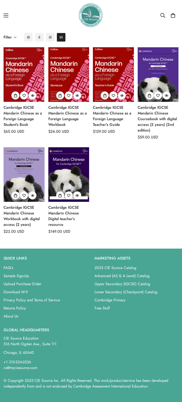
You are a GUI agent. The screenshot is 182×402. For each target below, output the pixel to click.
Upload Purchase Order (22, 284)
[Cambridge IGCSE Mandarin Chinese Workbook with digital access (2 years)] (24, 174)
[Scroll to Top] (172, 376)
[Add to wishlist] (24, 95)
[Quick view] (32, 95)
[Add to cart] (15, 95)
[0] (173, 15)
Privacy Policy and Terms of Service (32, 300)
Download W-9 (16, 292)
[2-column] (39, 37)
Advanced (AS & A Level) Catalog (122, 276)
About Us (11, 316)
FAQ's (8, 267)
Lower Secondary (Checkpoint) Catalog (126, 292)
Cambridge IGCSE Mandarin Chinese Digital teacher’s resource (63, 216)
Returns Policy (15, 308)
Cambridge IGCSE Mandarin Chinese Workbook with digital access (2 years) (22, 216)
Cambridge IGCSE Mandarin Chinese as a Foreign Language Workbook (67, 116)
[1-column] (28, 37)
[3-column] (50, 37)
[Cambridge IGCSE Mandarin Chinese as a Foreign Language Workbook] (68, 74)
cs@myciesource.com (20, 367)
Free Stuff (102, 308)
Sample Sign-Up (16, 276)
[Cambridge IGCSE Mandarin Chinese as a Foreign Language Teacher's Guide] (113, 74)
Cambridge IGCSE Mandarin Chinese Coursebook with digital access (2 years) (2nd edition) (157, 119)
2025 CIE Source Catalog (115, 267)
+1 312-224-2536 (17, 362)
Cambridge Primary (110, 300)
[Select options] (150, 95)
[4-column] (61, 37)
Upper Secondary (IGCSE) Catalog (122, 284)
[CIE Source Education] (91, 15)
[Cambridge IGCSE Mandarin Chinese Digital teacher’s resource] (68, 174)
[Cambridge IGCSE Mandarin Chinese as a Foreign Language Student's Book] (24, 74)
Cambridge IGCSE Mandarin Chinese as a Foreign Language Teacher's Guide (112, 116)
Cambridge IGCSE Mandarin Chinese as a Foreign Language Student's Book (23, 116)
